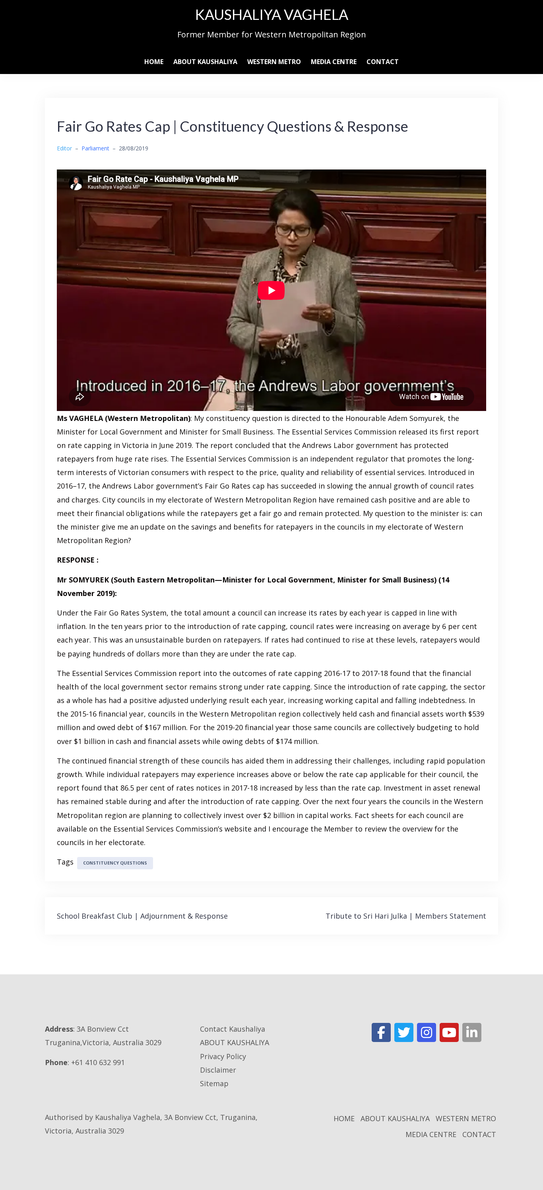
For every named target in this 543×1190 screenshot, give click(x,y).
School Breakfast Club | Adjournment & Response (142, 916)
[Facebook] (381, 1032)
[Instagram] (426, 1032)
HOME (153, 61)
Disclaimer (218, 1070)
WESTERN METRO (274, 61)
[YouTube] (449, 1032)
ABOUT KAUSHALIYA (205, 61)
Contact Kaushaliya (232, 1029)
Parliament (95, 148)
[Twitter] (403, 1032)
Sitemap (214, 1083)
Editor (64, 148)
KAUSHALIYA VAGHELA (271, 14)
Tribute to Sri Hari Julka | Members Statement (406, 916)
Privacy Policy (223, 1056)
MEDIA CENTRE (334, 61)
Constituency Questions (115, 863)
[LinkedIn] (471, 1032)
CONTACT (383, 61)
